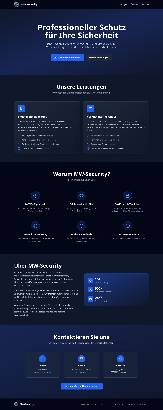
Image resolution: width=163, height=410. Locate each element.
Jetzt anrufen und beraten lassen (81, 386)
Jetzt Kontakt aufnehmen (67, 57)
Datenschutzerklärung (100, 404)
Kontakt (145, 4)
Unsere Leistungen (98, 57)
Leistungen (122, 4)
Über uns (135, 4)
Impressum (85, 404)
